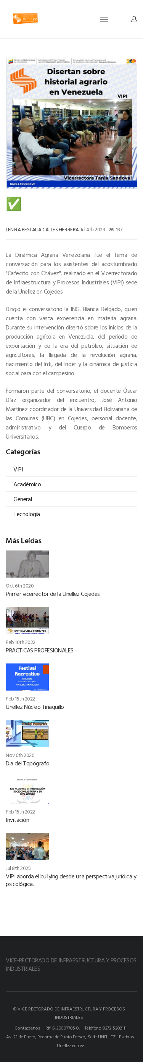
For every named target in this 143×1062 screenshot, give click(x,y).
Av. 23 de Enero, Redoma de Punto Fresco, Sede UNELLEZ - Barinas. (70, 1036)
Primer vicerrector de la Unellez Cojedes (53, 593)
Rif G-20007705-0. (62, 1027)
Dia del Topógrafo (28, 763)
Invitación (17, 819)
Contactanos (27, 1027)
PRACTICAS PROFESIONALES (40, 650)
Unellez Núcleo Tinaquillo (35, 706)
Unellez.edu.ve (70, 1045)
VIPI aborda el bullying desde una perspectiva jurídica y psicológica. (71, 880)
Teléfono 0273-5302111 (105, 1027)
